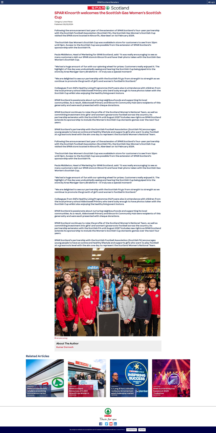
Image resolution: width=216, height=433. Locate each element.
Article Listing (61, 338)
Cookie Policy (120, 429)
